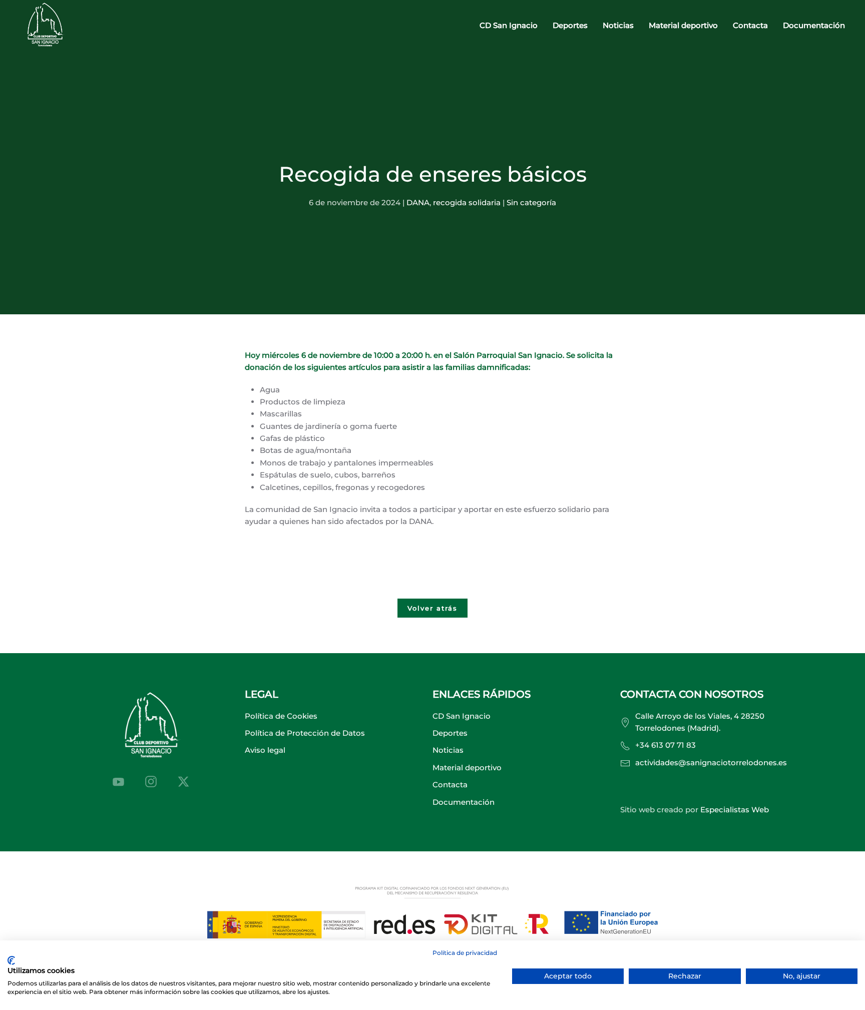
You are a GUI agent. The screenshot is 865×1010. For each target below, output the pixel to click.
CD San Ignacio (461, 716)
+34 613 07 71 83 (665, 745)
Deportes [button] (570, 25)
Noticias (618, 25)
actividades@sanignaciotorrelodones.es (711, 762)
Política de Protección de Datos (305, 733)
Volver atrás (432, 608)
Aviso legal (265, 750)
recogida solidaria (467, 202)
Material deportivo (683, 25)
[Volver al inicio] (45, 26)
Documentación (814, 25)
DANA (417, 202)
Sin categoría (531, 202)
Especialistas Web (734, 809)
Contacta (750, 25)
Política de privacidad (464, 952)
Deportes (450, 733)
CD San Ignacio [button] (509, 25)
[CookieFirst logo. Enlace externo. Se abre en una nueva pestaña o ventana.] (11, 960)
